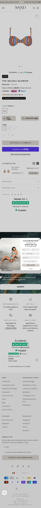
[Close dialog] (39, 239)
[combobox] (24, 253)
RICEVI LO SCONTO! (31, 265)
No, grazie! (31, 268)
